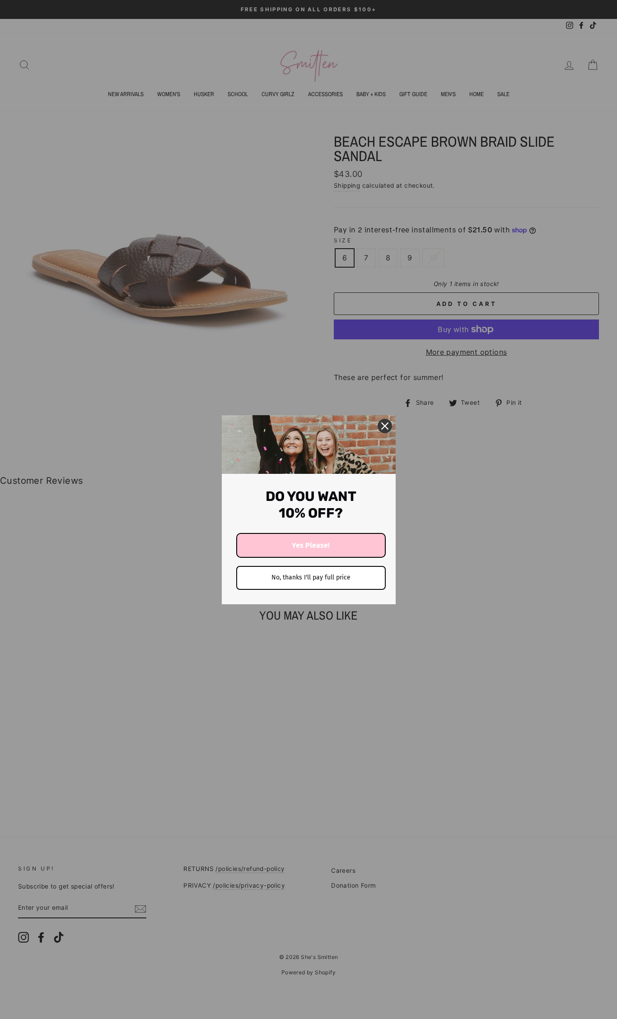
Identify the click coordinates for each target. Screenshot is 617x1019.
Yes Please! (311, 545)
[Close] (385, 426)
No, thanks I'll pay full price (311, 577)
